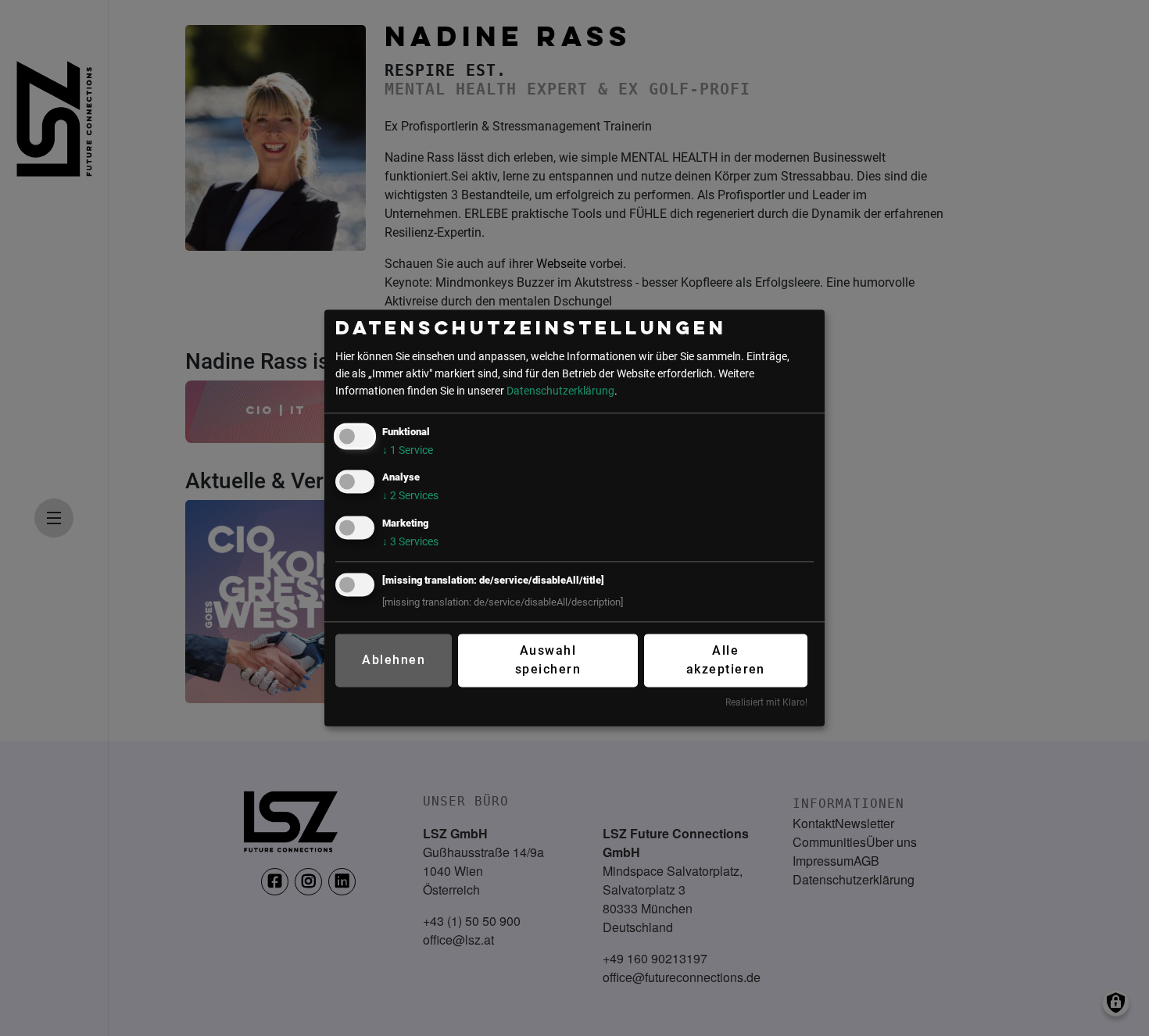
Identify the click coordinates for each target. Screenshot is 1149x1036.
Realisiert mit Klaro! (766, 702)
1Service (407, 451)
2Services (410, 496)
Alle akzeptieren (725, 660)
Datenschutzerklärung (560, 391)
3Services (410, 541)
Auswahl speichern (548, 660)
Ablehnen (393, 659)
